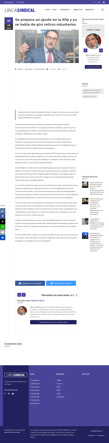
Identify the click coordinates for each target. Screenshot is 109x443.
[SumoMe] (2, 237)
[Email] (2, 232)
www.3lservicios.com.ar (12, 432)
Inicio (47, 10)
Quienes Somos (96, 431)
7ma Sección (35, 400)
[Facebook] (95, 2)
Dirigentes (89, 10)
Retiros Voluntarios (89, 96)
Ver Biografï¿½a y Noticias (93, 64)
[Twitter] (100, 2)
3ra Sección (35, 387)
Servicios (92, 435)
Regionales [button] (65, 10)
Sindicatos (77, 10)
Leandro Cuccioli (39, 300)
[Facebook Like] (2, 211)
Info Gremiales (40, 69)
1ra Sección (35, 380)
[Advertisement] (47, 92)
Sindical (20, 69)
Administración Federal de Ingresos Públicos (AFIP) (92, 91)
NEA (58, 387)
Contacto (101, 435)
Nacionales (28, 69)
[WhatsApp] (2, 226)
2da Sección (35, 383)
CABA (59, 380)
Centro (59, 383)
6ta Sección (35, 397)
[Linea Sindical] (21, 9)
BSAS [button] (54, 10)
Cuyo (59, 393)
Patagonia (60, 397)
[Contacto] (104, 2)
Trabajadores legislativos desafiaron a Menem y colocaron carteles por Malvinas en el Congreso (97, 224)
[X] (2, 221)
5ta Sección (35, 393)
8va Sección (35, 403)
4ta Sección (35, 390)
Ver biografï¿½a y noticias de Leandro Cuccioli (53, 313)
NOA (58, 390)
